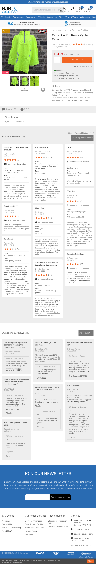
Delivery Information (33, 521)
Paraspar (91, 557)
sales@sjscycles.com (83, 534)
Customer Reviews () (61, 44)
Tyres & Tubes (71, 17)
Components (31, 17)
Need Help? (7, 531)
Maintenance (85, 17)
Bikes (61, 17)
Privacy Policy (31, 531)
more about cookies (15, 562)
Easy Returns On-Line (34, 524)
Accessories (52, 17)
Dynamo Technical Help (58, 526)
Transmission (18, 17)
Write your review (59, 47)
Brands (7, 17)
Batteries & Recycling (11, 527)
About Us (6, 521)
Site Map (29, 534)
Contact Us (7, 524)
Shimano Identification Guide (57, 522)
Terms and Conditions (34, 527)
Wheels (41, 17)
